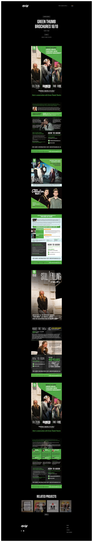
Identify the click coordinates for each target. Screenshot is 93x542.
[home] (25, 6)
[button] (72, 6)
